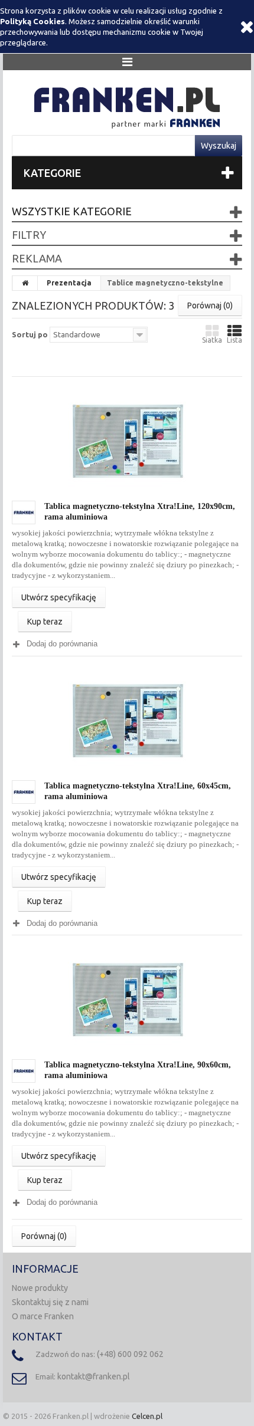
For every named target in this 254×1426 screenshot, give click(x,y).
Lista (234, 340)
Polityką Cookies (32, 21)
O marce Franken (43, 1316)
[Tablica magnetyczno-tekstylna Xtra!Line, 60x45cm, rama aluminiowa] (127, 720)
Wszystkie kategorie (72, 211)
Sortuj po (30, 334)
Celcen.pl (147, 1416)
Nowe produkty (40, 1288)
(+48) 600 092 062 (130, 1354)
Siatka (212, 340)
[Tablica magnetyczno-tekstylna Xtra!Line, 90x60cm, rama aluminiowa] (127, 999)
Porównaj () (210, 305)
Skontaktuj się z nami (50, 1302)
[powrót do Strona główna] (25, 283)
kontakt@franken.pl (93, 1376)
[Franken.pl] (127, 105)
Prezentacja (69, 283)
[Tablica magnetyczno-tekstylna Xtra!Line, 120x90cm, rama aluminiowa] (127, 440)
